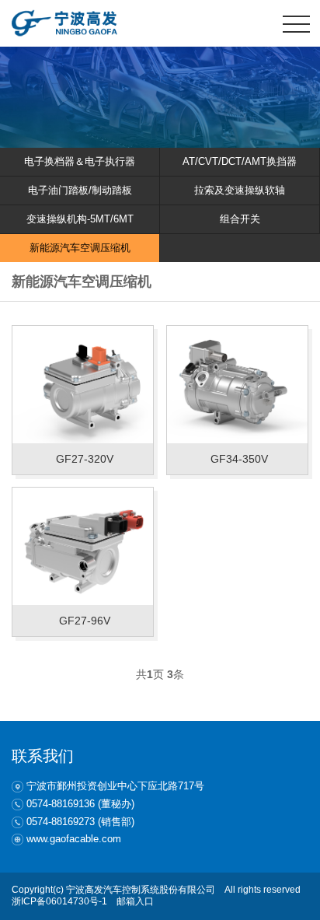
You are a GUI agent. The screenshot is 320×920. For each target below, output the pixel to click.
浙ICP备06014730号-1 (59, 901)
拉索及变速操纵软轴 (239, 190)
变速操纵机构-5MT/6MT (80, 219)
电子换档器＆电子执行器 (79, 161)
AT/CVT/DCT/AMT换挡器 (240, 161)
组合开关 (240, 219)
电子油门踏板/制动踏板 (80, 190)
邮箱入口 (135, 901)
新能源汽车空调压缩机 (80, 248)
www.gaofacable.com (73, 839)
